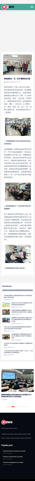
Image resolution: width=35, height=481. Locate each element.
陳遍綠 (7, 82)
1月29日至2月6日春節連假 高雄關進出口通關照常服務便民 (18, 344)
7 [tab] (19, 406)
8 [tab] (20, 406)
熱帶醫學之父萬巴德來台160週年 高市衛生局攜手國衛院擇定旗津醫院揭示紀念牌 (21, 319)
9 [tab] (22, 406)
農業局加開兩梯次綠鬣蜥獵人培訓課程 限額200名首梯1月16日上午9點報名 (21, 311)
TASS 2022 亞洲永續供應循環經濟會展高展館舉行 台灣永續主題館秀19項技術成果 (18, 327)
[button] (32, 6)
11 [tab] (25, 406)
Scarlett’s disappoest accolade (13, 462)
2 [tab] (8, 406)
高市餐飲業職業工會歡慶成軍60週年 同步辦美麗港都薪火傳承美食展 (18, 296)
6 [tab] (17, 406)
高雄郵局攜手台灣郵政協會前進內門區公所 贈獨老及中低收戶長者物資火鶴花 (21, 335)
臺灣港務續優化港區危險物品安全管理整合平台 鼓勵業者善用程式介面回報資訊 (16, 395)
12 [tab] (27, 406)
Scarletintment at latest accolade (14, 451)
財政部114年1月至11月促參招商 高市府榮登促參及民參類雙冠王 (21, 303)
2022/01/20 (16, 82)
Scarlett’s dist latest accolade (13, 456)
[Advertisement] (17, 33)
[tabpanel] (17, 385)
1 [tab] (6, 406)
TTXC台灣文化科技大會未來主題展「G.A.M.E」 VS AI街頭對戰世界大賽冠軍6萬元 (18, 351)
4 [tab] (13, 406)
